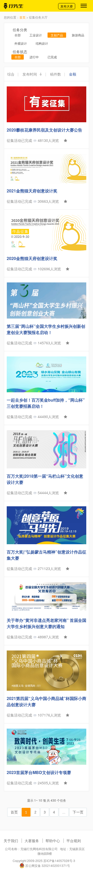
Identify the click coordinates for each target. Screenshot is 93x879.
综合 (10, 74)
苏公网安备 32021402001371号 (47, 865)
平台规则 (73, 840)
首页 (22, 17)
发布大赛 (66, 6)
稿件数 (55, 74)
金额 (72, 74)
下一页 (78, 812)
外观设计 (20, 43)
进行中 (34, 57)
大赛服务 (32, 840)
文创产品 (57, 35)
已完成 (52, 57)
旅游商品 (78, 35)
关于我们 (11, 840)
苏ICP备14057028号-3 (59, 860)
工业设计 (35, 35)
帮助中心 (52, 840)
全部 (17, 35)
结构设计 (42, 43)
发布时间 (30, 74)
